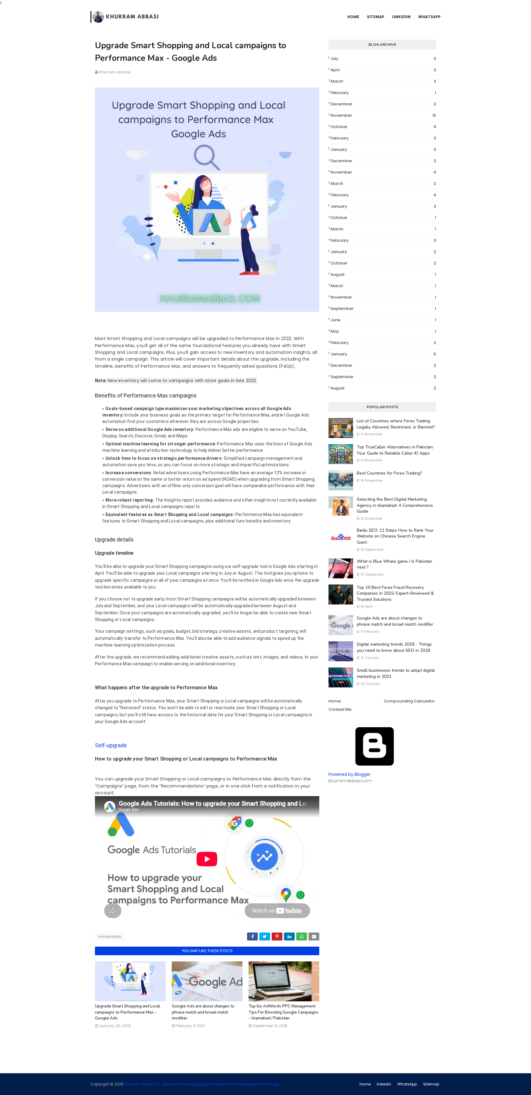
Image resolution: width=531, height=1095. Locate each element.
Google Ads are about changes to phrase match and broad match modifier (203, 1012)
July (383, 58)
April (383, 70)
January (383, 149)
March (383, 81)
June (383, 320)
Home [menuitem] (353, 16)
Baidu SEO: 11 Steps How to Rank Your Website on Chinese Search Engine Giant (395, 536)
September (383, 308)
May (383, 331)
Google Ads (109, 936)
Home (334, 701)
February (383, 93)
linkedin (384, 1084)
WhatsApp (407, 1084)
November (383, 115)
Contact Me (340, 709)
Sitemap (431, 1084)
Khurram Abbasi (115, 72)
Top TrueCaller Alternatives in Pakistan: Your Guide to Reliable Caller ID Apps (395, 450)
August (383, 274)
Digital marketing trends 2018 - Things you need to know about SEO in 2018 (394, 647)
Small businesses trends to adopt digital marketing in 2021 (396, 673)
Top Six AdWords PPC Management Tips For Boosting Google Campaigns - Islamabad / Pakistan (283, 1012)
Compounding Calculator (409, 701)
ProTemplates (292, 1084)
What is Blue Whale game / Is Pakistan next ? (394, 564)
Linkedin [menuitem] (401, 16)
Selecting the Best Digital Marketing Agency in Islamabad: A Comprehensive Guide (395, 505)
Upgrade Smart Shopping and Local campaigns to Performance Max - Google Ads (127, 1012)
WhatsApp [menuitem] (429, 16)
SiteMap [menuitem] (375, 16)
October (383, 127)
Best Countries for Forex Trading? (389, 473)
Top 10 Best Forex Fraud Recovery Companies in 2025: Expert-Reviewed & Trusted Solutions (395, 593)
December (383, 104)
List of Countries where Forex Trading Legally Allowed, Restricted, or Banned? (396, 424)
